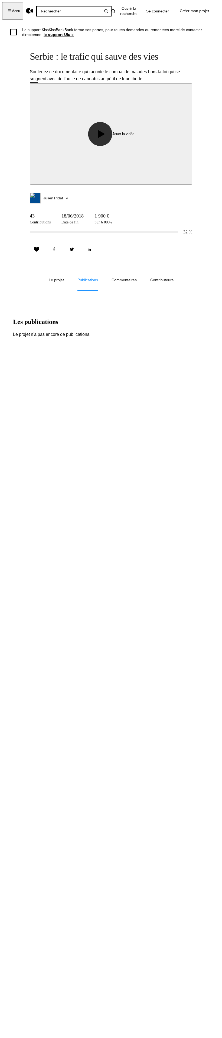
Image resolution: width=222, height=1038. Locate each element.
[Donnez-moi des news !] (36, 249)
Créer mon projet (194, 11)
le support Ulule (59, 34)
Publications (87, 280)
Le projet (56, 280)
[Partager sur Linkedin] (89, 249)
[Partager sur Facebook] (54, 249)
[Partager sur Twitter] (72, 249)
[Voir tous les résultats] (106, 11)
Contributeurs (162, 280)
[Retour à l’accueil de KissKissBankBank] (29, 11)
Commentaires (124, 280)
